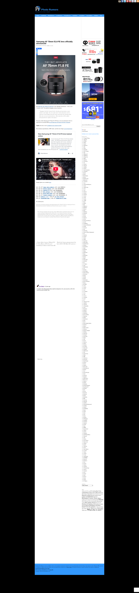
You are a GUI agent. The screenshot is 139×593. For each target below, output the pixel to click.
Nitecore (85, 342)
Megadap (85, 316)
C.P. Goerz (85, 181)
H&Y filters (85, 242)
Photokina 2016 (92, 504)
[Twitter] (56, 51)
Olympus (85, 349)
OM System (85, 350)
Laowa (84, 288)
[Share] (56, 54)
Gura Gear (85, 240)
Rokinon (85, 394)
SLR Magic (85, 418)
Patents (101, 499)
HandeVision (85, 243)
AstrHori (85, 167)
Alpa (84, 152)
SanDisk (85, 402)
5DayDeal (83, 491)
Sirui (84, 414)
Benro (84, 174)
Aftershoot (85, 145)
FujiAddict (75, 15)
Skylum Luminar (47, 188)
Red (84, 389)
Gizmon (84, 236)
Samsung (85, 400)
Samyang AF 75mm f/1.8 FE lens (45, 106)
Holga (84, 251)
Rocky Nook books (47, 193)
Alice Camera (86, 151)
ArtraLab (85, 165)
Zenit (84, 475)
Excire (84, 219)
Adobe (84, 142)
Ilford (84, 258)
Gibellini (85, 235)
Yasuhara (85, 466)
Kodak (84, 277)
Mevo (84, 321)
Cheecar (85, 191)
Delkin (84, 203)
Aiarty (84, 148)
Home (37, 15)
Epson (84, 214)
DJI (84, 204)
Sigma (84, 411)
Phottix (84, 369)
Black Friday (98, 491)
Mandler (85, 311)
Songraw (85, 423)
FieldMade (85, 223)
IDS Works (85, 255)
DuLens (84, 209)
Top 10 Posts (85, 440)
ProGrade (85, 384)
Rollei (84, 395)
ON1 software (46, 192)
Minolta (85, 324)
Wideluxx (85, 460)
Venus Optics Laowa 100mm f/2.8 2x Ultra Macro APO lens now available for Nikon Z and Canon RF (46, 243)
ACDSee (85, 141)
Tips (101, 15)
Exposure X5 (46, 190)
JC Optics (85, 264)
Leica (84, 293)
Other (84, 355)
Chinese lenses (92, 492)
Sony (84, 426)
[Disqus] (56, 302)
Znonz (84, 478)
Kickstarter (85, 498)
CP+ (102, 492)
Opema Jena (85, 353)
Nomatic (85, 345)
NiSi (84, 339)
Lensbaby (85, 297)
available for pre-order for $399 (54, 125)
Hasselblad (85, 246)
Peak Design (85, 361)
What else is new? (94, 509)
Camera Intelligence (87, 184)
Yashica (84, 465)
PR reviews (85, 379)
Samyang (48, 204)
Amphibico (85, 155)
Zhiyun (84, 476)
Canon (84, 186)
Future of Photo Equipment (88, 232)
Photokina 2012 (98, 502)
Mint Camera (85, 327)
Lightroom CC (84, 499)
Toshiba (84, 443)
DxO (84, 210)
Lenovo (84, 295)
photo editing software (90, 502)
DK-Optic (85, 207)
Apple (84, 158)
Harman (84, 245)
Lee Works (85, 291)
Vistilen (84, 453)
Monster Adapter (86, 330)
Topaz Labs (85, 442)
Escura (84, 216)
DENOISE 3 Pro (44, 196)
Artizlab (85, 164)
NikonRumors (51, 15)
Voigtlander (85, 456)
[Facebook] (56, 50)
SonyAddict (81, 15)
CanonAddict (89, 15)
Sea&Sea (85, 405)
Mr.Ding (85, 332)
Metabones (85, 319)
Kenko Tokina (86, 272)
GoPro (84, 239)
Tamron (84, 430)
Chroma (84, 193)
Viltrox (84, 452)
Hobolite (85, 249)
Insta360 (85, 261)
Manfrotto (85, 313)
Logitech (85, 304)
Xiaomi (84, 463)
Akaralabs (85, 149)
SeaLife (84, 407)
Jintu (84, 265)
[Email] (56, 53)
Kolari (84, 278)
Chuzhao (85, 194)
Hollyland (85, 252)
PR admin (39, 45)
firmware (92, 495)
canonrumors (85, 492)
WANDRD (85, 457)
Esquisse (85, 217)
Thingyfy (85, 433)
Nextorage (85, 336)
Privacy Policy (69, 567)
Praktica (85, 381)
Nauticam (85, 333)
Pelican (84, 362)
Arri (84, 162)
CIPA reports (98, 492)
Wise (84, 462)
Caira (84, 183)
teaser (83, 507)
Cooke (84, 197)
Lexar (84, 298)
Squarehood (85, 428)
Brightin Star (85, 178)
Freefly (84, 226)
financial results (86, 495)
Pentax (84, 363)
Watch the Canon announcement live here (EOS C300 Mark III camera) (66, 243)
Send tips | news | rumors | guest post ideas (90, 134)
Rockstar (85, 392)
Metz (84, 320)
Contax (84, 196)
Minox (84, 326)
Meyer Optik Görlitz (87, 323)
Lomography (85, 306)
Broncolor (85, 180)
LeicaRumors (59, 15)
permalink (44, 205)
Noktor (84, 343)
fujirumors (90, 497)
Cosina (84, 199)
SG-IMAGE (85, 408)
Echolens (85, 213)
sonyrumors (98, 505)
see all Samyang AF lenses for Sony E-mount (59, 122)
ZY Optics (85, 481)
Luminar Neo (89, 499)
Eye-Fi (84, 222)
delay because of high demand (87, 493)
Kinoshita (85, 274)
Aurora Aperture (86, 170)
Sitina (84, 415)
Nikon (84, 337)
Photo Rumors (49, 9)
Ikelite (84, 256)
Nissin (84, 340)
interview (96, 496)
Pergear (84, 365)
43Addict (96, 15)
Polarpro (85, 376)
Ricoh (84, 391)
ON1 (84, 352)
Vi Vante (85, 450)
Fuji (84, 229)
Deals (84, 201)
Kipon (84, 275)
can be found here (68, 128)
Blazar (84, 177)
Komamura (85, 280)
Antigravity (85, 157)
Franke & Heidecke (87, 225)
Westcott (85, 459)
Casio (84, 188)
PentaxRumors (67, 15)
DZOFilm (85, 212)
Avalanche (85, 171)
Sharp (84, 410)
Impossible (85, 259)
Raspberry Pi (85, 387)
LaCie (84, 285)
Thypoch (85, 436)
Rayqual (85, 388)
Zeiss (84, 472)
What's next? (84, 510)
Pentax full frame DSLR (90, 501)
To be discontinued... (91, 507)
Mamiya (85, 310)
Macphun (85, 308)
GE (84, 233)
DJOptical (85, 206)
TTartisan (85, 446)
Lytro (84, 307)
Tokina (84, 439)
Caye (84, 190)
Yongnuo (85, 470)
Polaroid (85, 375)
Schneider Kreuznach (87, 404)
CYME (84, 200)
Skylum (84, 417)
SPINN (84, 427)
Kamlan (84, 269)
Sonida (84, 424)
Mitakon (85, 329)
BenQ (84, 172)
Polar (84, 374)
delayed (93, 493)
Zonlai (84, 479)
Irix (84, 262)
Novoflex (85, 346)
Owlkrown (85, 358)
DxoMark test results (98, 493)
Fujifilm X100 (85, 496)
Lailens (84, 287)
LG (84, 300)
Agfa (84, 146)
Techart (84, 431)
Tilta (84, 437)
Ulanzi (84, 447)
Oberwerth (85, 347)
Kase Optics (85, 271)
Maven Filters (86, 314)
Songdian (85, 421)
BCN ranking (93, 491)
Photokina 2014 (85, 504)
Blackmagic (85, 175)
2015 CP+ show (87, 491)
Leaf (84, 290)
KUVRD (85, 284)
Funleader (85, 230)
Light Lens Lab (86, 301)
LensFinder (43, 15)
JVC (84, 268)
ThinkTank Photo (86, 434)
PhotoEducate (86, 368)
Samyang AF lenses (71, 204)
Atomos (84, 168)
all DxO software (59, 196)
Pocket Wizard (86, 372)
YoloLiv (85, 469)
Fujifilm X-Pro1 (98, 495)
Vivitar (84, 455)
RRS (84, 398)
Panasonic (85, 359)
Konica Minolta (86, 281)
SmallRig (85, 420)
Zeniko (84, 473)
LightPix (85, 303)
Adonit (84, 144)
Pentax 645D (84, 501)
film (102, 493)
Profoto (84, 382)
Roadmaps (92, 505)
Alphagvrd (85, 154)
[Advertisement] (56, 29)
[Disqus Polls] (56, 266)
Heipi (84, 248)
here (50, 182)
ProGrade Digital (86, 385)
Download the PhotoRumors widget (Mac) (42, 568)
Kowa (84, 282)
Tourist (84, 444)
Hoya (84, 253)
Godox (84, 238)
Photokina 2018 (98, 504)
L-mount (90, 498)
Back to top (40, 359)
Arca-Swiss (85, 161)
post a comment (63, 205)
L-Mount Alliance (97, 498)
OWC (84, 356)
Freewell (85, 227)
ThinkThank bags (45, 198)
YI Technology (86, 468)
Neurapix (85, 334)
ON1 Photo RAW (95, 499)
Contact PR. (51, 569)
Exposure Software (87, 220)
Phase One (85, 366)
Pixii (84, 371)
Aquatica (85, 159)
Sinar (84, 413)
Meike (84, 317)
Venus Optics (85, 449)
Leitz (84, 294)
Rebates (87, 505)
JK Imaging (85, 267)
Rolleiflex (85, 397)
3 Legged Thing (86, 138)
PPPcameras (85, 378)
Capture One (85, 187)
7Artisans (85, 139)
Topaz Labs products (48, 187)
